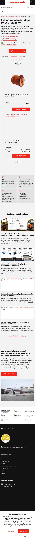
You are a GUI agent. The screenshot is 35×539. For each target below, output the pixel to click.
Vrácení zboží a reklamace (8, 466)
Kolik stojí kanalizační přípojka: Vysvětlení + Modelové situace (17, 294)
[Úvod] (17, 2)
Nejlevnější (14, 56)
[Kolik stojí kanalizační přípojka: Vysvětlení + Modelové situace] (17, 284)
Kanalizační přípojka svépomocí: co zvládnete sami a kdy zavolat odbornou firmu (17, 234)
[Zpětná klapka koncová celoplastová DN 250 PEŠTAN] (17, 80)
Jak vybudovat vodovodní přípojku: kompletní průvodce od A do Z (14, 264)
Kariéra (3, 473)
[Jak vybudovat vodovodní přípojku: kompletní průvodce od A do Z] (17, 254)
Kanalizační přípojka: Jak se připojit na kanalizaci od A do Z (15, 323)
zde (25, 536)
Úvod (2, 16)
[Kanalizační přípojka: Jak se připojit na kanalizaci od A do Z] (17, 312)
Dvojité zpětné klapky (9, 38)
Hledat (28, 7)
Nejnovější (5, 56)
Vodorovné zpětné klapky (10, 36)
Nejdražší (22, 56)
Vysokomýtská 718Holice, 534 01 (9, 485)
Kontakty (3, 463)
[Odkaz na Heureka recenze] (5, 438)
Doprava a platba (5, 461)
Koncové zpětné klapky (10, 40)
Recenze (3, 459)
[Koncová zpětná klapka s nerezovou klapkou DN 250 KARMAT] (17, 126)
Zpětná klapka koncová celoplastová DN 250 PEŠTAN (17, 95)
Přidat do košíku (21, 109)
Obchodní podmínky (6, 468)
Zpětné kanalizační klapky (12, 16)
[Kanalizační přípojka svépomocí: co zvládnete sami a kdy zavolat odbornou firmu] (17, 224)
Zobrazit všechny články (16, 336)
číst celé (8, 243)
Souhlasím (23, 531)
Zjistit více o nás (9, 373)
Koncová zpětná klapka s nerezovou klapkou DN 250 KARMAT (16, 141)
